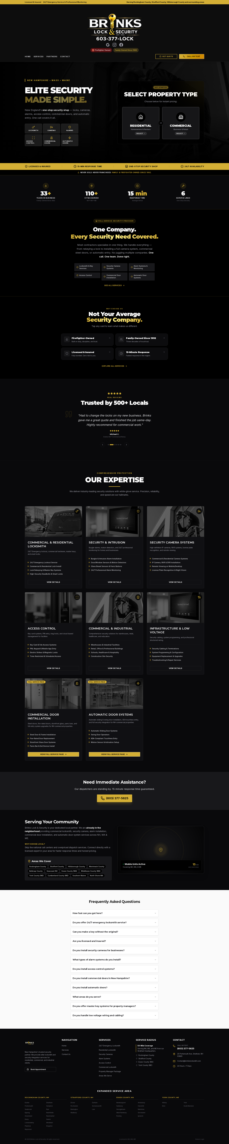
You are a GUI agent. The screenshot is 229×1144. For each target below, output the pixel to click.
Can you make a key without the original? (95, 932)
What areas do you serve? (87, 997)
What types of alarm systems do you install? (97, 959)
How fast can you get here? (88, 913)
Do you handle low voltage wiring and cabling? (98, 1015)
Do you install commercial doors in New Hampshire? (101, 978)
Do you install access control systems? (94, 969)
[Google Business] (108, 45)
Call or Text (193, 56)
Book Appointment (38, 1069)
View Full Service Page (52, 754)
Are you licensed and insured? (89, 941)
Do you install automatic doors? (90, 987)
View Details (53, 582)
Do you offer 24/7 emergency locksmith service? (100, 922)
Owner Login (199, 1139)
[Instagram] (114, 45)
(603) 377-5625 (185, 1048)
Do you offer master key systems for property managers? (104, 1006)
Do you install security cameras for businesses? (98, 950)
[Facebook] (121, 45)
